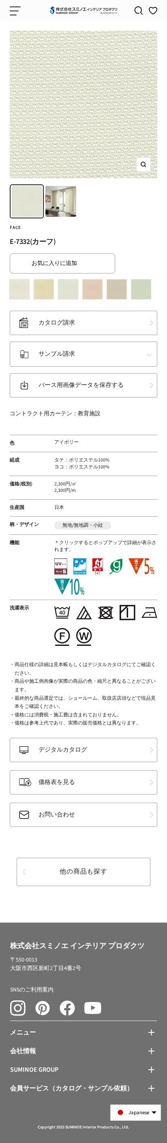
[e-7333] (94, 291)
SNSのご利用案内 (32, 990)
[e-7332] (69, 291)
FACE (15, 227)
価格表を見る (57, 782)
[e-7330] (21, 291)
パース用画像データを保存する (81, 385)
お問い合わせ (57, 814)
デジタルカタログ (63, 750)
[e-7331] (45, 291)
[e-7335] (142, 291)
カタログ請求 (57, 322)
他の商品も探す (83, 871)
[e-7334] (118, 291)
